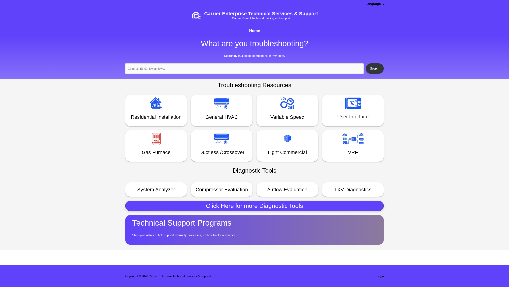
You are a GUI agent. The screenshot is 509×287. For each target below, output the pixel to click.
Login (380, 276)
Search (374, 68)
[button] (254, 206)
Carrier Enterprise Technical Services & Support (261, 13)
